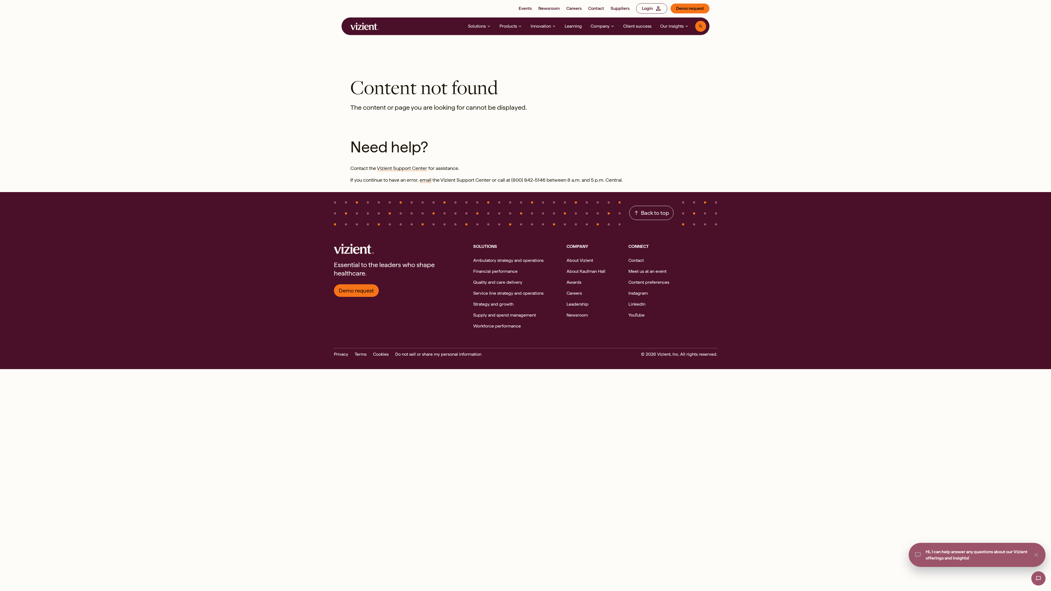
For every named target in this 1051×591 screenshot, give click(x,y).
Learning (573, 26)
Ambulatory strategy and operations (508, 260)
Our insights (672, 26)
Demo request (690, 8)
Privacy (341, 354)
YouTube (636, 315)
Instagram (638, 293)
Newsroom (549, 8)
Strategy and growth (493, 304)
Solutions (477, 26)
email (425, 180)
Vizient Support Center (402, 168)
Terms (360, 354)
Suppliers (620, 8)
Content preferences (648, 282)
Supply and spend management (504, 315)
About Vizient (580, 260)
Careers (574, 8)
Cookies (381, 354)
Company (600, 26)
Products (508, 26)
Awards (574, 282)
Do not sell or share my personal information (438, 354)
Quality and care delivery (497, 282)
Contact (596, 8)
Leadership (577, 304)
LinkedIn (636, 304)
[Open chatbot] (1038, 578)
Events (525, 8)
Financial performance (495, 271)
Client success (637, 26)
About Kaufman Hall (586, 271)
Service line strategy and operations (508, 293)
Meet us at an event (647, 271)
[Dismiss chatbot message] (1036, 555)
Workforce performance (497, 326)
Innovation (541, 26)
